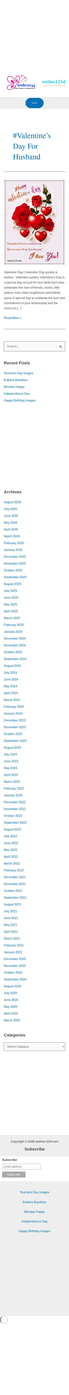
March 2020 (12, 1020)
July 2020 (10, 993)
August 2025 (12, 584)
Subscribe (9, 1159)
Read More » (12, 317)
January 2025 (13, 631)
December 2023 (15, 720)
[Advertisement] (34, 34)
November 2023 (15, 727)
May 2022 (10, 849)
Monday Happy (14, 386)
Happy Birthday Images (20, 400)
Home (34, 103)
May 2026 (10, 522)
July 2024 (10, 672)
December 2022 (15, 802)
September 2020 (15, 979)
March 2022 (12, 863)
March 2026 (12, 536)
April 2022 (11, 856)
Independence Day (17, 393)
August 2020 (12, 986)
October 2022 (13, 815)
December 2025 (15, 556)
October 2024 (13, 652)
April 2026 (11, 529)
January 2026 (13, 549)
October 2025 (13, 570)
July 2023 (10, 754)
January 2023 (13, 795)
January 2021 (13, 952)
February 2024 (14, 706)
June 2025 (11, 597)
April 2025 (11, 611)
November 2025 (15, 563)
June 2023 (11, 761)
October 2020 (13, 972)
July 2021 (10, 911)
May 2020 (10, 1006)
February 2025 (14, 624)
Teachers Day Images (18, 373)
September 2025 (15, 577)
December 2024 (15, 638)
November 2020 (15, 965)
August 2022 (12, 829)
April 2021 (11, 931)
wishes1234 (53, 81)
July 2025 (10, 590)
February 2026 (14, 543)
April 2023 (11, 774)
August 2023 (12, 747)
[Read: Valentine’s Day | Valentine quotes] (34, 222)
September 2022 (15, 822)
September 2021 (15, 897)
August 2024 (12, 665)
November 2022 (15, 809)
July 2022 (10, 836)
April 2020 (11, 1013)
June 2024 (11, 679)
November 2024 (15, 645)
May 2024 (10, 686)
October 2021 (13, 890)
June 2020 (11, 999)
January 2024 (13, 713)
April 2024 (11, 693)
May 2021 (10, 924)
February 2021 (14, 945)
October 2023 (13, 734)
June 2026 (11, 515)
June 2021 (11, 918)
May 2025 (10, 604)
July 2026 (10, 509)
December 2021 (15, 877)
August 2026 (12, 502)
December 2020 (15, 959)
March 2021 (12, 938)
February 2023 (14, 788)
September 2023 (15, 740)
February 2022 (14, 870)
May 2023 (10, 768)
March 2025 (12, 618)
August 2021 (12, 904)
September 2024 (15, 659)
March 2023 (12, 781)
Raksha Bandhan (16, 380)
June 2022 (11, 843)
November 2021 (15, 884)
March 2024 (12, 699)
